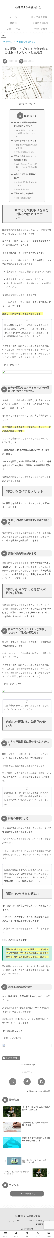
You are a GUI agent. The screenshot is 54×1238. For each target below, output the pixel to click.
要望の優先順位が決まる (25, 152)
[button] (41, 1081)
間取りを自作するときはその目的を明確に (25, 158)
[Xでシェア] (12, 1081)
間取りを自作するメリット (25, 141)
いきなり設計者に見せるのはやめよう (26, 183)
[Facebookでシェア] (27, 1081)
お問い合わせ (27, 1228)
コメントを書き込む (27, 1193)
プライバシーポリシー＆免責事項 (39, 1222)
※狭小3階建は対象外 (23, 198)
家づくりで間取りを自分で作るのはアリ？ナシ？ (25, 124)
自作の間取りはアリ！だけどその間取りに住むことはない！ (26, 133)
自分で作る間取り (12, 1058)
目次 (26, 116)
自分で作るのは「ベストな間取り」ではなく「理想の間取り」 (26, 167)
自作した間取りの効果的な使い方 (25, 176)
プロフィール (15, 1220)
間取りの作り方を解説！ (24, 194)
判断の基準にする (22, 189)
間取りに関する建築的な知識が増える (26, 146)
